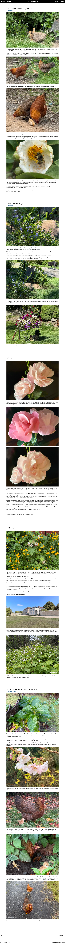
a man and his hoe (6, 1)
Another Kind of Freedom (25, 49)
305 (3, 935)
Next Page (62, 935)
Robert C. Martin (29, 493)
